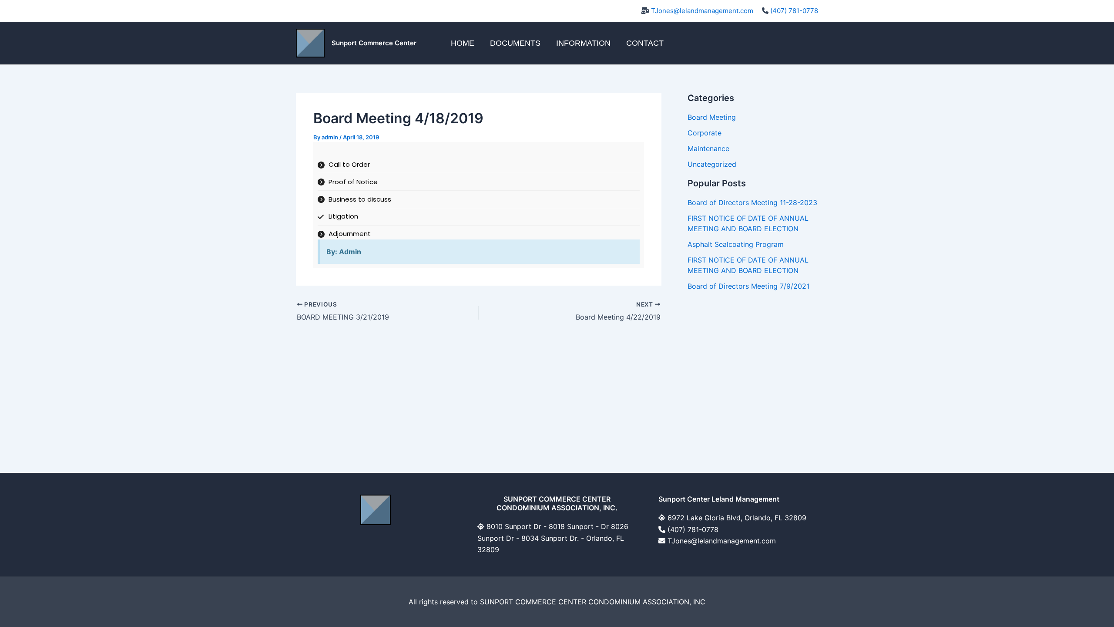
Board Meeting (712, 117)
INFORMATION (583, 43)
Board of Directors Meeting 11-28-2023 (752, 202)
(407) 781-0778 (794, 11)
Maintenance (708, 148)
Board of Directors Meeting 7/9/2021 (748, 286)
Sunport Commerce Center (374, 43)
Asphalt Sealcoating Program (736, 244)
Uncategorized (712, 164)
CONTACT (645, 43)
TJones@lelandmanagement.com (702, 11)
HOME (462, 43)
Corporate (704, 132)
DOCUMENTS (515, 43)
